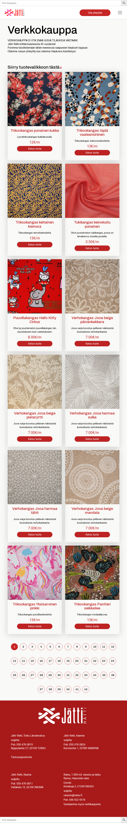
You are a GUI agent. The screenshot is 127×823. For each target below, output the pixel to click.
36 (112, 675)
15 (32, 660)
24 (112, 660)
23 (103, 660)
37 (41, 689)
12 (112, 646)
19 (68, 660)
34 (94, 675)
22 (94, 660)
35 (103, 675)
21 (85, 660)
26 (23, 675)
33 (85, 675)
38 (50, 689)
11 (103, 646)
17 (50, 660)
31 (68, 675)
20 (77, 660)
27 (32, 675)
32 (77, 675)
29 (50, 675)
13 (14, 660)
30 (59, 675)
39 (59, 689)
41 (77, 689)
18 (59, 660)
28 (41, 675)
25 (14, 675)
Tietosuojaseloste (21, 757)
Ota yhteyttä (95, 12)
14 (23, 660)
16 (41, 660)
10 (94, 646)
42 (85, 689)
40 (68, 689)
